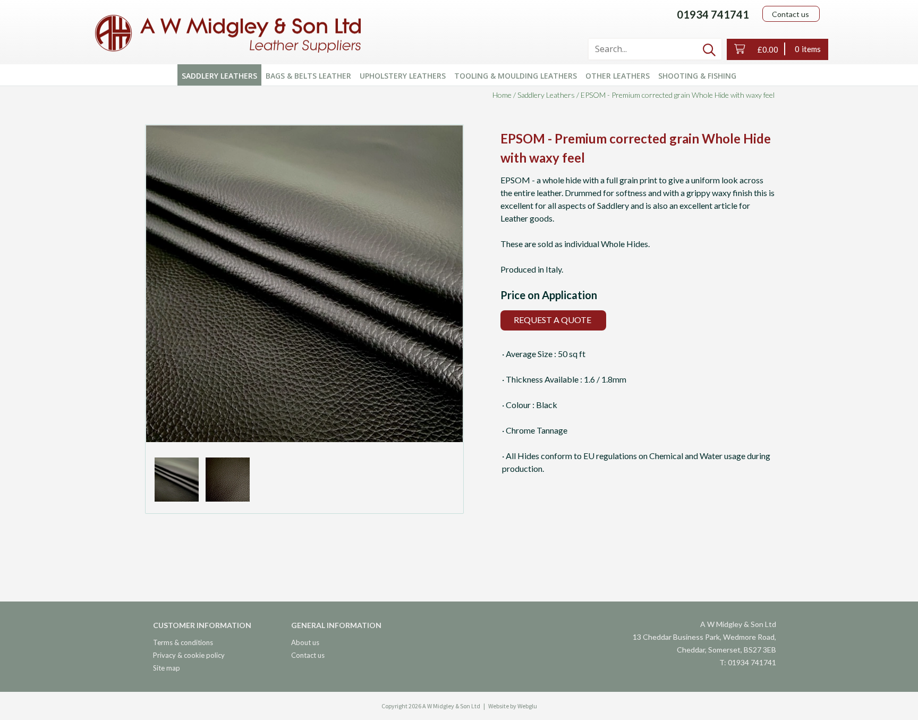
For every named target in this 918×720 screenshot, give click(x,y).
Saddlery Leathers (219, 76)
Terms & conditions (183, 642)
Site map (166, 668)
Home (502, 94)
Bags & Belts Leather (308, 76)
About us (305, 642)
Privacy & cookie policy (189, 655)
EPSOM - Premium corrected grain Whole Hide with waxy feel (678, 94)
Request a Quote (552, 320)
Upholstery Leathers (403, 76)
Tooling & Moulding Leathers (515, 76)
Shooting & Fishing (697, 76)
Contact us (790, 14)
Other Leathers (617, 76)
